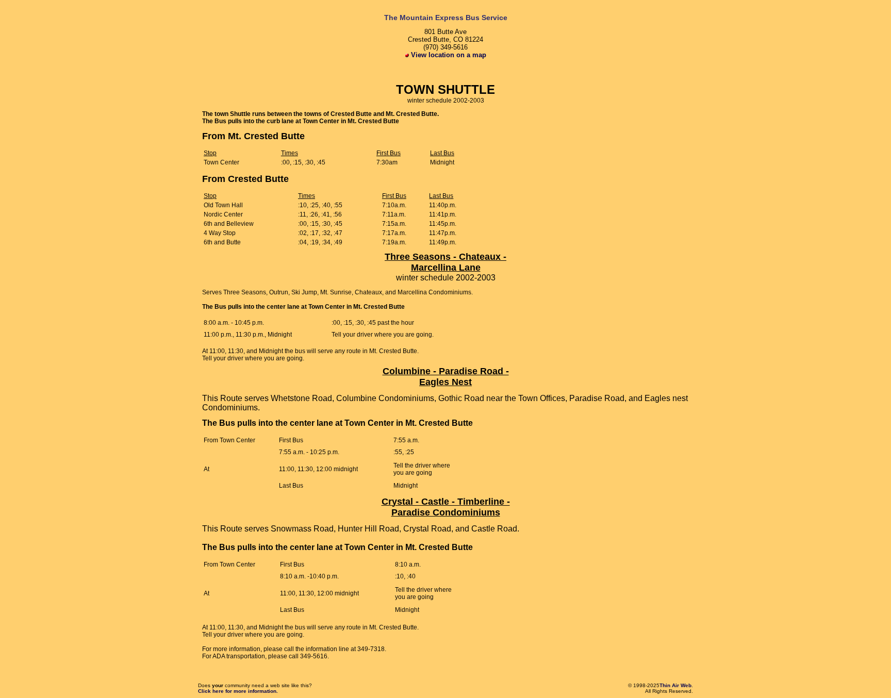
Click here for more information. (238, 691)
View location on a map (447, 55)
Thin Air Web (675, 685)
